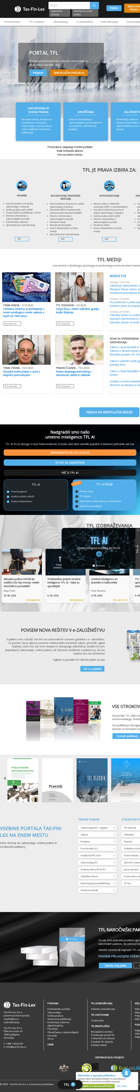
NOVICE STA (118, 276)
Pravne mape (87, 491)
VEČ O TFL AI (70, 472)
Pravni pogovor (19, 491)
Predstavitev (12, 21)
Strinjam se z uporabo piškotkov (96, 1086)
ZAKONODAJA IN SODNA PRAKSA (38, 110)
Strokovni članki (89, 890)
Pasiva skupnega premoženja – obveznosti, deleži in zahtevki (74, 373)
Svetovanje (97, 1020)
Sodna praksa (55, 1015)
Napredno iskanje (56, 12)
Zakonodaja (54, 1012)
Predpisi (85, 841)
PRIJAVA (114, 8)
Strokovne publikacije (59, 1019)
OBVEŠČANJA (85, 112)
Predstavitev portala (58, 1009)
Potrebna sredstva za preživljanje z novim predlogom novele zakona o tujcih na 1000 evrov (23, 312)
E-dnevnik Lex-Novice (103, 1038)
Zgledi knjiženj (55, 1025)
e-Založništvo (85, 21)
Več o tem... (122, 1086)
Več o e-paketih (92, 669)
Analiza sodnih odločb (22, 496)
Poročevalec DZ (89, 848)
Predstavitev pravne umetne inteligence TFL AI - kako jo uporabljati (64, 582)
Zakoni (84, 834)
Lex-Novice (11, 323)
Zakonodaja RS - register (94, 827)
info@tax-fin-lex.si (16, 1046)
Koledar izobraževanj (103, 1009)
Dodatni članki (99, 1045)
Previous (5, 781)
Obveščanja (60, 21)
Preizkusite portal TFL (103, 1035)
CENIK (50, 1044)
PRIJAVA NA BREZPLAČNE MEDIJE (109, 412)
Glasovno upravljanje (91, 506)
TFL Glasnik (63, 323)
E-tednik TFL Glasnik (102, 1041)
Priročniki (52, 1028)
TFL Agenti (85, 496)
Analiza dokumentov (21, 501)
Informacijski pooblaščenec (96, 883)
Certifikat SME (90, 1068)
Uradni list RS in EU (91, 855)
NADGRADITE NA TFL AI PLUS (70, 452)
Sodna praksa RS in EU (93, 869)
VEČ (19, 238)
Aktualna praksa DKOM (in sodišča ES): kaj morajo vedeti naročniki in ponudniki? (21, 582)
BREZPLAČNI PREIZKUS (69, 73)
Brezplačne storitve (102, 1031)
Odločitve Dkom (89, 876)
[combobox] (69, 5)
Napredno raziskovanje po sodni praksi (100, 501)
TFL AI (50, 1038)
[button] (126, 1072)
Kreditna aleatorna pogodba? (20, 371)
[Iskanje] (94, 5)
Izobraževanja (109, 21)
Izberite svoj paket (115, 965)
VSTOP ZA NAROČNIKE (70, 462)
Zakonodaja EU (89, 862)
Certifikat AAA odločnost (64, 1068)
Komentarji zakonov (58, 1022)
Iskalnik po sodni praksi (83, 12)
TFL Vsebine (36, 21)
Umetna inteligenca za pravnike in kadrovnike (104, 580)
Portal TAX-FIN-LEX (30, 9)
